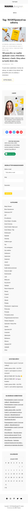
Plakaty (6, 303)
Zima (7, 50)
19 (11, 477)
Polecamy (7, 309)
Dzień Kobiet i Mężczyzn (11, 227)
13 (14, 473)
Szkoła (6, 326)
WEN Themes (18, 507)
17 (6, 477)
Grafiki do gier (8, 241)
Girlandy (6, 238)
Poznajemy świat (9, 315)
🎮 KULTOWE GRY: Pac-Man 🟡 (13, 376)
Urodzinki (7, 332)
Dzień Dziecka (12, 44)
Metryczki (6, 279)
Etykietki (6, 235)
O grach (6, 294)
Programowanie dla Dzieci (11, 317)
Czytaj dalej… (8, 80)
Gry (5, 244)
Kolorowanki (7, 273)
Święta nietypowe (18, 48)
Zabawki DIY (7, 344)
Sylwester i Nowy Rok (10, 323)
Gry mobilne (7, 250)
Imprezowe (7, 256)
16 (22, 473)
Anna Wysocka (8, 432)
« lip (5, 487)
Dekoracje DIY (8, 212)
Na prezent (7, 282)
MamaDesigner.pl (16, 506)
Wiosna (4, 50)
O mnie (6, 297)
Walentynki (7, 335)
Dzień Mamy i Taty (9, 230)
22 (19, 477)
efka (12, 64)
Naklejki (6, 285)
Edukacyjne (7, 232)
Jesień (3, 46)
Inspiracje (19, 44)
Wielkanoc (7, 338)
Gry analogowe (8, 247)
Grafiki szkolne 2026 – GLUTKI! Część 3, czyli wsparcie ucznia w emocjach (13, 371)
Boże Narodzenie (9, 209)
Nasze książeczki (13, 46)
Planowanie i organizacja (11, 306)
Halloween (7, 253)
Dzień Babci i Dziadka (10, 221)
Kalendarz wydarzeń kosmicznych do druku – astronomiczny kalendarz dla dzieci (13, 443)
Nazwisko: (7, 185)
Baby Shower (8, 206)
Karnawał (7, 265)
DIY (5, 215)
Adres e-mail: (7, 169)
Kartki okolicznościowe (10, 268)
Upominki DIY (8, 329)
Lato (7, 46)
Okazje (7, 48)
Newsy (19, 46)
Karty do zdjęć (8, 271)
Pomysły (11, 48)
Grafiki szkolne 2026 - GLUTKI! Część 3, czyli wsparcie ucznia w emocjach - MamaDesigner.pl (13, 412)
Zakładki (6, 347)
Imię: (5, 177)
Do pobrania (5, 44)
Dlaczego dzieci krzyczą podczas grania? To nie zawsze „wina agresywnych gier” (13, 435)
